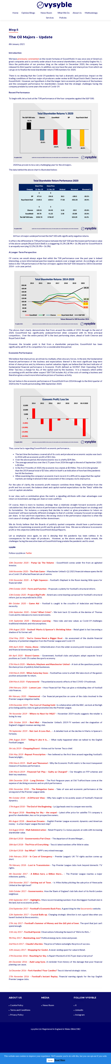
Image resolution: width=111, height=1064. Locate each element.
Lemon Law (35, 687)
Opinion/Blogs (28, 12)
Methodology (91, 12)
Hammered (34, 696)
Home (15, 12)
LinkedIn (79, 1010)
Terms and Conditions (20, 1010)
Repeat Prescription (35, 754)
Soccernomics (87, 908)
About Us (77, 12)
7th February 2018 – (18, 865)
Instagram (80, 1014)
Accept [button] (50, 1060)
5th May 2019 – (17, 754)
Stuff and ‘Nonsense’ (37, 763)
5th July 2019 (15, 748)
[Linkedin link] (55, 1046)
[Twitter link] (52, 1046)
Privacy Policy (16, 1014)
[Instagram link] (59, 1046)
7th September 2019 (18, 731)
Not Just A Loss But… (41, 731)
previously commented (28, 58)
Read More (60, 1060)
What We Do (64, 12)
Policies (63, 17)
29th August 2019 (17, 739)
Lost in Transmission (39, 865)
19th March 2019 (17, 763)
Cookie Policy (16, 1005)
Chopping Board (31, 748)
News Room (46, 12)
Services (50, 17)
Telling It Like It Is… (38, 739)
